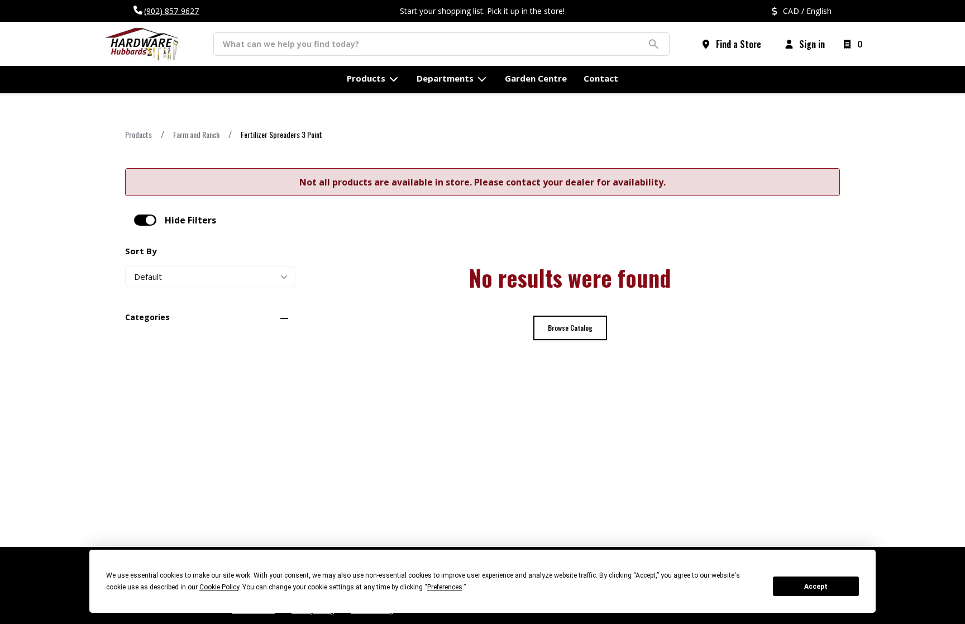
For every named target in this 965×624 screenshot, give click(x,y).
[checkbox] (145, 220)
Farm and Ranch (196, 134)
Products (138, 134)
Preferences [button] (444, 587)
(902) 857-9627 (171, 11)
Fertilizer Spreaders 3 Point (281, 134)
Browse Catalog (570, 327)
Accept (816, 586)
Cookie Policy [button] (219, 587)
